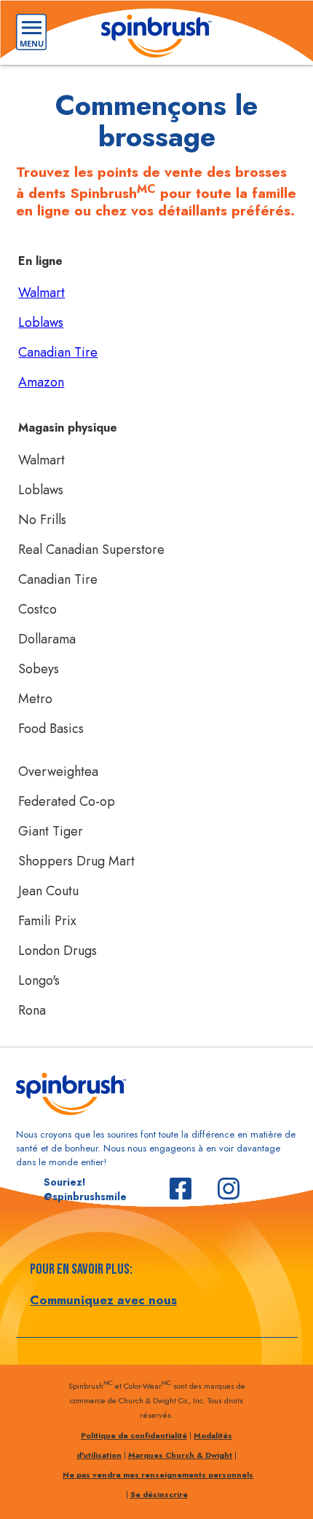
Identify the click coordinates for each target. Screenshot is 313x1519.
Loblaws (40, 322)
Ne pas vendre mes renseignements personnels (158, 1474)
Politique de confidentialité (134, 1435)
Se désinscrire (159, 1494)
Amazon (41, 382)
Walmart (41, 292)
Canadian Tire (58, 352)
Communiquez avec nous (103, 1300)
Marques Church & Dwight (180, 1455)
